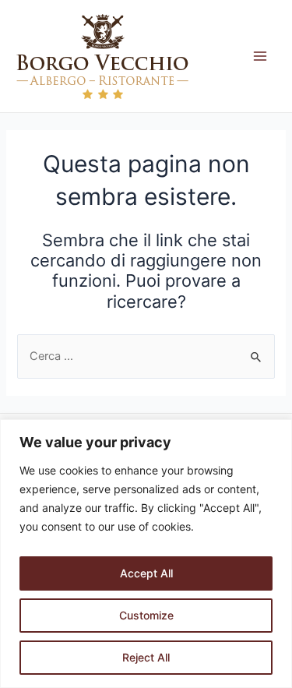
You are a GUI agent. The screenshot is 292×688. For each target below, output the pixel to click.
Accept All (146, 573)
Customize (146, 615)
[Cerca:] (145, 356)
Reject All (146, 657)
